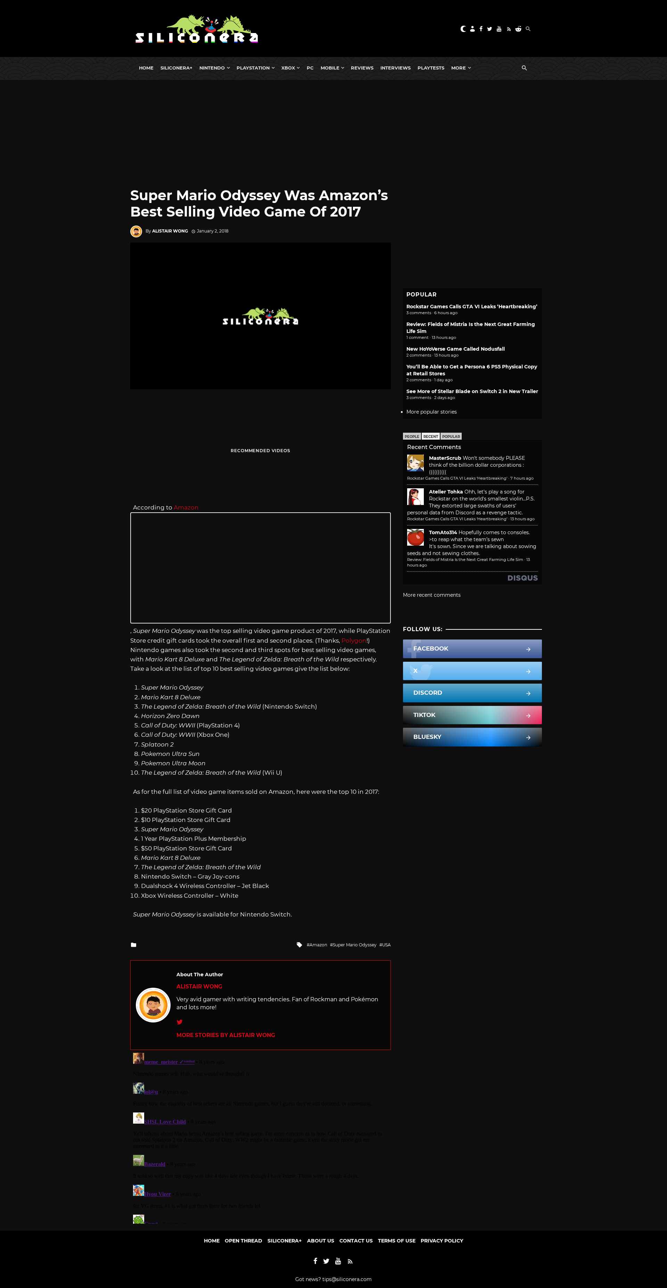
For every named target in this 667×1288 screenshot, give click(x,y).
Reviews (362, 68)
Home (146, 68)
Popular (451, 436)
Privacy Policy (442, 1241)
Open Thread (243, 1241)
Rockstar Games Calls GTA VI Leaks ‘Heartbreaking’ (471, 306)
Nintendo (212, 68)
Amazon (186, 507)
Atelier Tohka (446, 492)
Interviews (395, 68)
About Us (320, 1241)
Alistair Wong (170, 231)
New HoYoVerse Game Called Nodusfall (455, 349)
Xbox (288, 68)
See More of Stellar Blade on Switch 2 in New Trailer (472, 391)
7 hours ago (522, 478)
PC (310, 68)
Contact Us (356, 1241)
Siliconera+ (176, 68)
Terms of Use (396, 1241)
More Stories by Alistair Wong (225, 1035)
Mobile (330, 68)
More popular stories (431, 412)
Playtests (431, 68)
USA (386, 944)
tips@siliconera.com (347, 1279)
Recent (430, 436)
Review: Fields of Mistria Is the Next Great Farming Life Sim (465, 559)
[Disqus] (260, 1137)
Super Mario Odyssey (355, 944)
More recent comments (432, 595)
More (458, 68)
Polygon (354, 640)
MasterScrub (445, 458)
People (412, 436)
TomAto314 (443, 532)
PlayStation (253, 68)
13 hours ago (522, 518)
